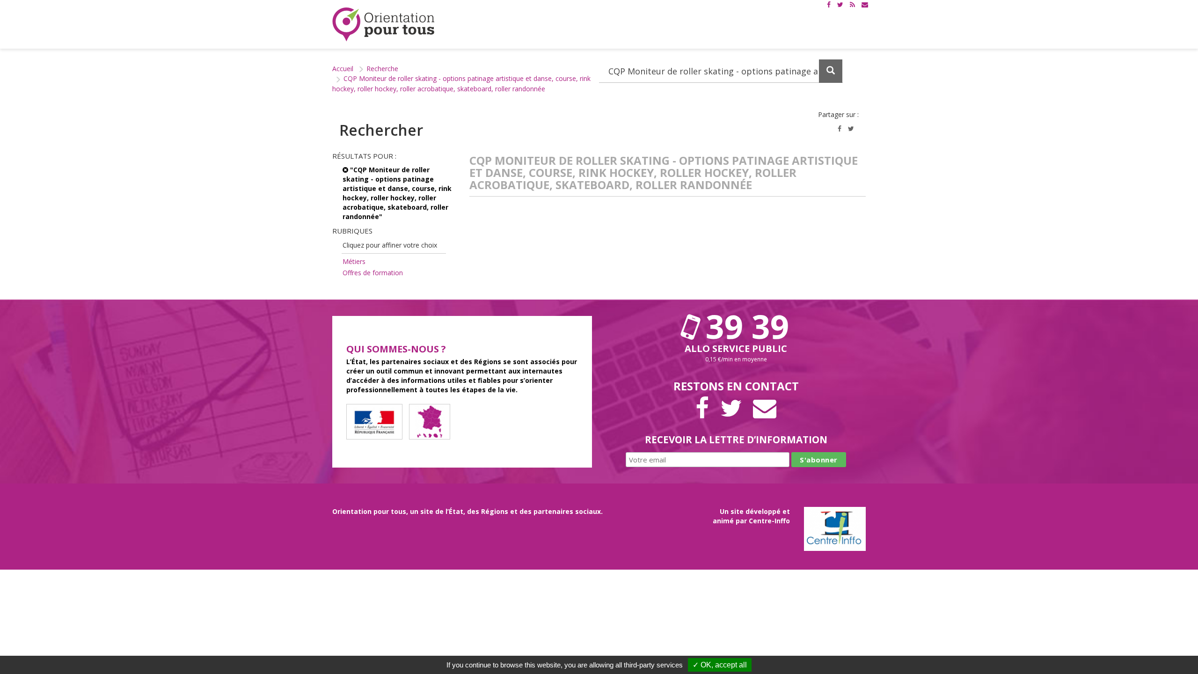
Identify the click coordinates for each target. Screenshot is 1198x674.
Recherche (382, 68)
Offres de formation (373, 272)
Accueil (342, 68)
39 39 (743, 326)
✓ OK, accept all (720, 665)
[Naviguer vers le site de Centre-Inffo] (835, 527)
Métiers (354, 261)
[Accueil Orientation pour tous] (383, 24)
